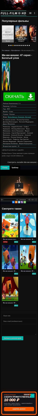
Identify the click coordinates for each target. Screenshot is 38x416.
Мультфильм (12, 117)
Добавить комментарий (12, 338)
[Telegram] (19, 202)
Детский (28, 117)
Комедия (21, 117)
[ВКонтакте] (13, 202)
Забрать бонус (19, 409)
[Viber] (22, 202)
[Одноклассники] (16, 202)
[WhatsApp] (25, 202)
